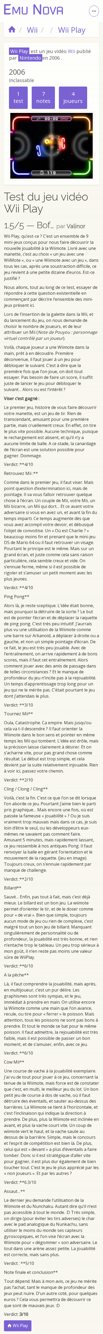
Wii (71, 51)
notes (43, 97)
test (18, 97)
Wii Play (20, 1325)
